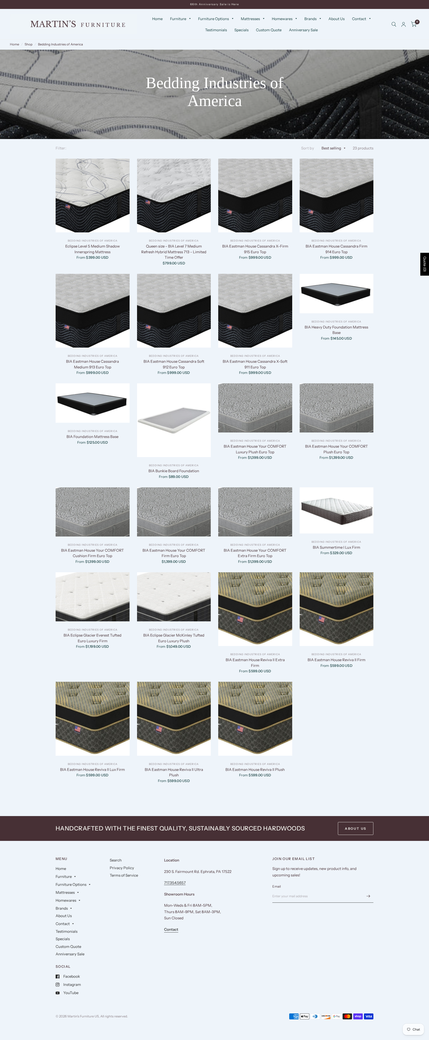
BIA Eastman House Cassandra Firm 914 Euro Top (336, 249)
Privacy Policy (122, 867)
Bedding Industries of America (60, 44)
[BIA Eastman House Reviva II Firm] (337, 609)
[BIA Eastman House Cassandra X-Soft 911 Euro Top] (255, 311)
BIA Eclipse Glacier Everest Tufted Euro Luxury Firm (92, 638)
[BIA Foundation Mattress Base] (93, 403)
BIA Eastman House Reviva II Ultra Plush (174, 772)
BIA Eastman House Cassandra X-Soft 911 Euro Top (255, 364)
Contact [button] (171, 929)
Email (276, 886)
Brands (310, 18)
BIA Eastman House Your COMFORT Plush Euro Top (336, 449)
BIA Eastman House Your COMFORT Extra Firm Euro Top (255, 553)
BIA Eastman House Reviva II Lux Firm (92, 769)
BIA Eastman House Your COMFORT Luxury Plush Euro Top (255, 449)
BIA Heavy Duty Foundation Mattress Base (336, 330)
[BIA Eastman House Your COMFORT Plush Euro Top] (337, 407)
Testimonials (216, 30)
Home (157, 18)
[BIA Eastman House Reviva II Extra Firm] (255, 609)
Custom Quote (269, 30)
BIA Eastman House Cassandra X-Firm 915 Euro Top (255, 249)
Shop (29, 44)
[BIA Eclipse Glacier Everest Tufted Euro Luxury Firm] (93, 596)
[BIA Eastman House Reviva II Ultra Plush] (174, 719)
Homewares (282, 18)
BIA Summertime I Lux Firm (336, 547)
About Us (336, 18)
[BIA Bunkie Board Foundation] (174, 420)
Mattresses (250, 18)
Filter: (61, 148)
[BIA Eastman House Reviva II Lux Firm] (93, 719)
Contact (359, 18)
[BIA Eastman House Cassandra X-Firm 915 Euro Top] (255, 196)
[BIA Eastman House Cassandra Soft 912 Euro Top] (174, 311)
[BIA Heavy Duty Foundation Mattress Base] (337, 293)
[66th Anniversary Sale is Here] (214, 4)
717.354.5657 (175, 882)
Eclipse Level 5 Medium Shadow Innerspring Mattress (92, 249)
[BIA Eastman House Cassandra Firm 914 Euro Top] (337, 196)
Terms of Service (124, 875)
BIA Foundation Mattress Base (92, 436)
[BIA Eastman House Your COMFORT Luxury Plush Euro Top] (255, 407)
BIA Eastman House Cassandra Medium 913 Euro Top (92, 364)
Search (116, 860)
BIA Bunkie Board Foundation (173, 470)
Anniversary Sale (303, 30)
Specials (241, 30)
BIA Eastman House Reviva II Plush (255, 769)
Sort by (307, 148)
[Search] (394, 24)
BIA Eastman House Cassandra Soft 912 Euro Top (173, 364)
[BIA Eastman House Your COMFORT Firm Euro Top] (174, 512)
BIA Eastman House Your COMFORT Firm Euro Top (174, 553)
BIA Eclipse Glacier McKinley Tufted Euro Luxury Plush (173, 638)
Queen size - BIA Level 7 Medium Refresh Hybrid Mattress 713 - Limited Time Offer (173, 252)
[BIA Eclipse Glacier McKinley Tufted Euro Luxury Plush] (174, 596)
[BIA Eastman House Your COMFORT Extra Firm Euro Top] (255, 512)
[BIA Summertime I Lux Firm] (337, 510)
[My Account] (403, 24)
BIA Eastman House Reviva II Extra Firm (255, 662)
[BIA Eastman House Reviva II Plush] (255, 719)
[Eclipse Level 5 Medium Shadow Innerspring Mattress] (93, 196)
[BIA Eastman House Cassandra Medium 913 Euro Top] (93, 311)
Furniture (178, 18)
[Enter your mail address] (368, 896)
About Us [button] (355, 828)
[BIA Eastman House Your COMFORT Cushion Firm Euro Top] (93, 512)
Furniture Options (213, 18)
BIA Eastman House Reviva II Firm (336, 659)
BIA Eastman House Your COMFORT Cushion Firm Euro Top (92, 553)
